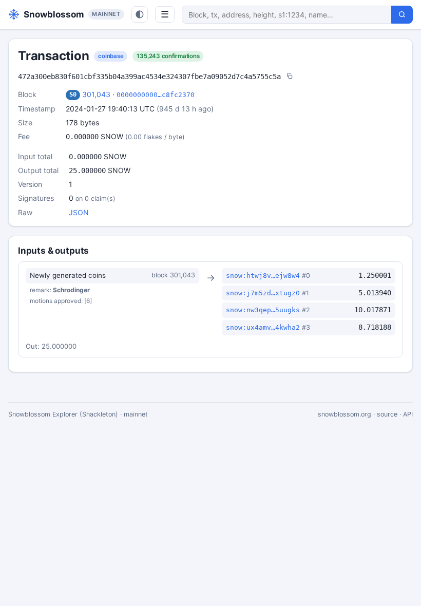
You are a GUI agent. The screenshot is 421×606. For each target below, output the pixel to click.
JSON (79, 212)
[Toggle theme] (139, 14)
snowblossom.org (344, 414)
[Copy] (289, 76)
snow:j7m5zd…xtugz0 (263, 293)
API (408, 414)
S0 (72, 94)
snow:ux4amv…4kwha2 (263, 327)
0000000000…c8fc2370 (156, 95)
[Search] (402, 15)
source (387, 414)
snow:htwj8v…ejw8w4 (263, 275)
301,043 (96, 94)
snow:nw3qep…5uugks (263, 310)
